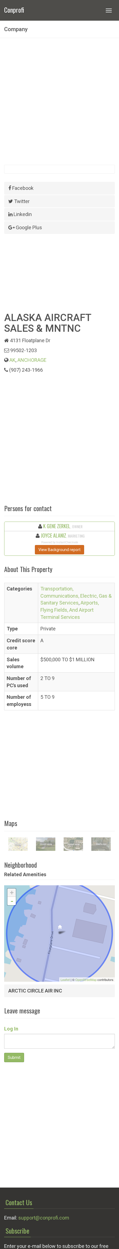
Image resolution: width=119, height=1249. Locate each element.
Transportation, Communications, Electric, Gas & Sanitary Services (76, 596)
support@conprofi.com (43, 1218)
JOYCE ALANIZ (53, 535)
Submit (14, 1057)
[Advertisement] (59, 101)
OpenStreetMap (86, 979)
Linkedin (22, 214)
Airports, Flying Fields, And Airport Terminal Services (69, 610)
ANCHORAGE (31, 360)
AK (12, 360)
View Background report (59, 549)
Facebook (22, 188)
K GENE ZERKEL (56, 526)
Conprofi (14, 9)
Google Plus (28, 227)
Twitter (21, 201)
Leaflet (65, 979)
